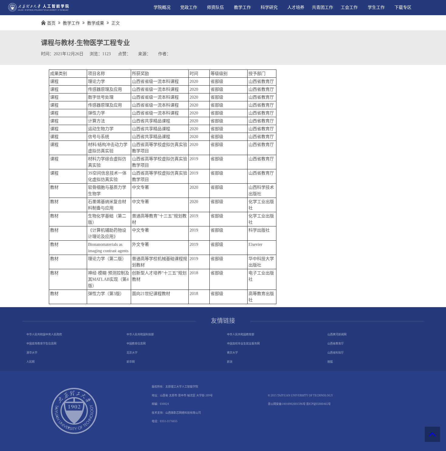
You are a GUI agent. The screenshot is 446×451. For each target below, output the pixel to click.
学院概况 (162, 7)
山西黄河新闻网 (336, 334)
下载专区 (402, 7)
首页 (51, 23)
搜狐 (330, 361)
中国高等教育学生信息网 (41, 343)
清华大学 (31, 352)
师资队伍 (215, 7)
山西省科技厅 (335, 352)
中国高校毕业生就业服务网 (243, 343)
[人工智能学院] (36, 11)
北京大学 (132, 352)
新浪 (229, 361)
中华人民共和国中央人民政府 (44, 334)
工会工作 (349, 7)
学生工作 (376, 7)
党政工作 (188, 7)
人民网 (30, 361)
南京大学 (232, 352)
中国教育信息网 (136, 343)
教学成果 (95, 23)
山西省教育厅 (335, 343)
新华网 (131, 361)
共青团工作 (322, 7)
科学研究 (269, 7)
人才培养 (295, 7)
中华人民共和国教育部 (240, 334)
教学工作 (242, 7)
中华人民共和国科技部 (140, 334)
